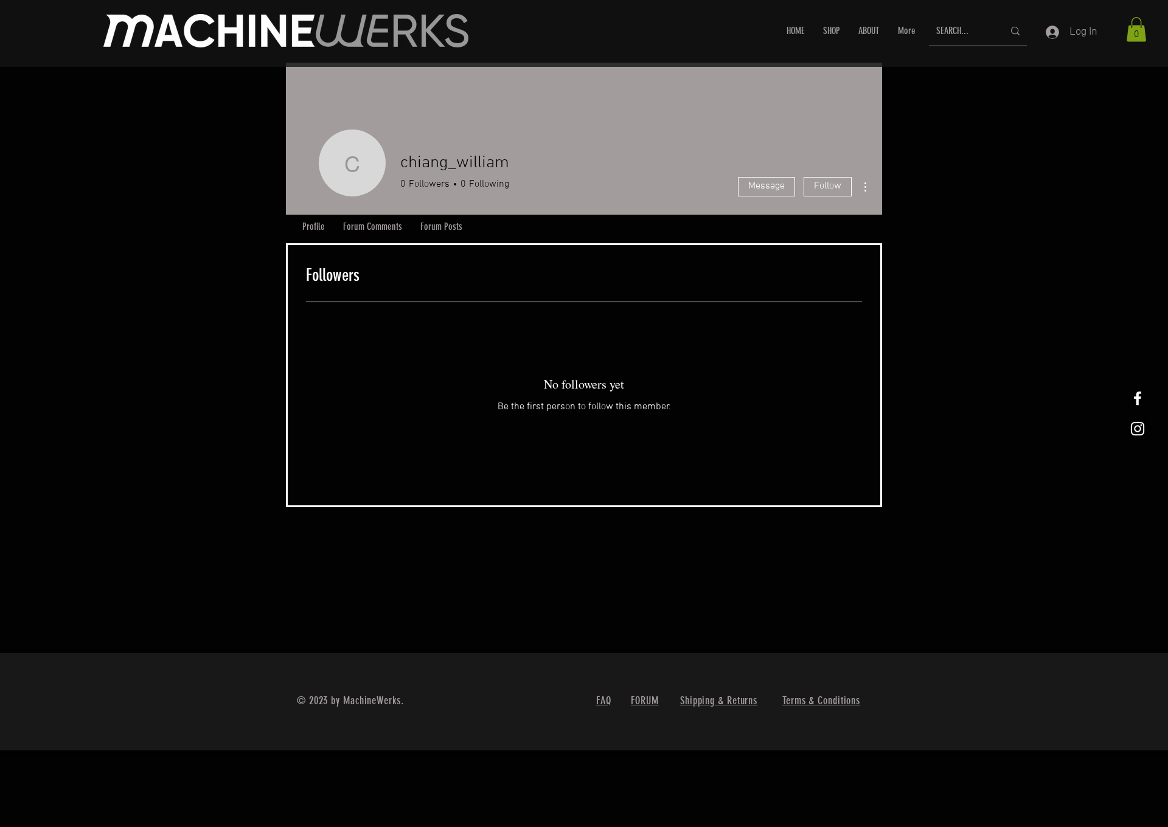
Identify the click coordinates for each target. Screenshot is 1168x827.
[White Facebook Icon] (1137, 398)
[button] (1136, 29)
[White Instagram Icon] (1137, 429)
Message (766, 186)
